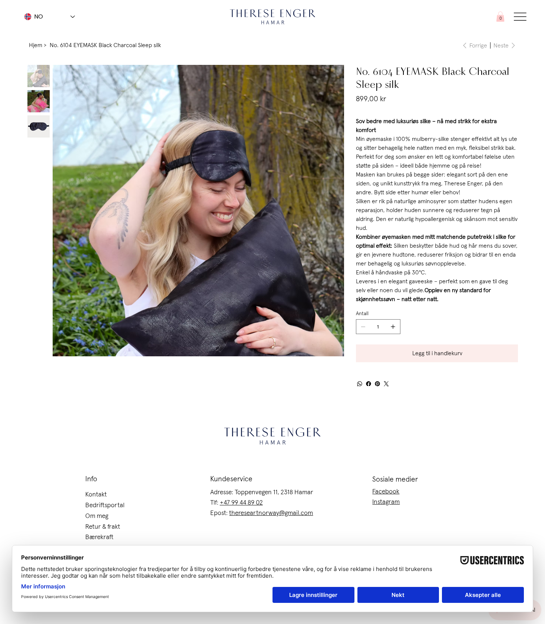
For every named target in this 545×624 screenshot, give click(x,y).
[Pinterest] (377, 383)
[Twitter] (386, 383)
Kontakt (96, 494)
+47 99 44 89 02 (241, 502)
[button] (500, 16)
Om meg (96, 516)
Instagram (386, 502)
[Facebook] (368, 383)
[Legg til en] (393, 326)
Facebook (385, 491)
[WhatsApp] (359, 383)
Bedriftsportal (105, 505)
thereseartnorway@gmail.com (271, 513)
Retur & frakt (102, 527)
